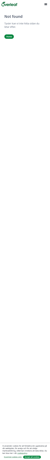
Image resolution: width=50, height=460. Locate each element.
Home (9, 36)
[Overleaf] (9, 4)
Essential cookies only (13, 457)
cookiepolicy (22, 453)
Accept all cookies (32, 457)
